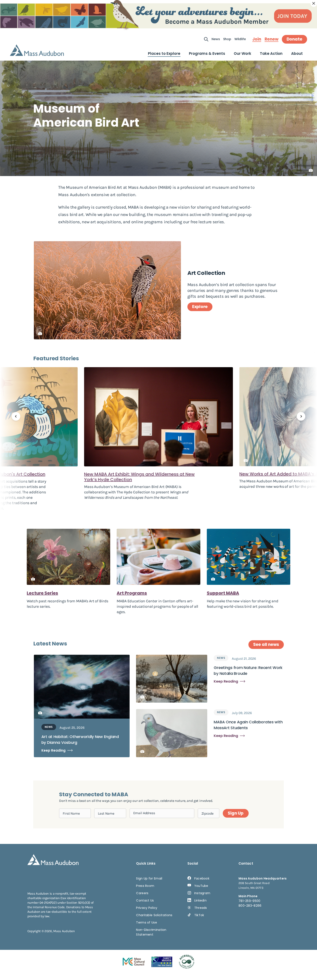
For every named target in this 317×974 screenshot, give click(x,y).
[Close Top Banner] (314, 3)
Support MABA (223, 593)
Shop (227, 39)
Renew (271, 39)
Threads (200, 908)
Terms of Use (146, 922)
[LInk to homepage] (37, 50)
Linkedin (200, 900)
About (297, 53)
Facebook (201, 878)
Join (256, 39)
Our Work (242, 53)
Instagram (202, 893)
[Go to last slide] (16, 416)
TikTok (199, 915)
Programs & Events (207, 53)
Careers (142, 893)
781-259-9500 (250, 901)
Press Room (145, 886)
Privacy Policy (146, 908)
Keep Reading (53, 750)
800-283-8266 (250, 905)
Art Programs (132, 593)
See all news (266, 644)
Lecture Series (42, 593)
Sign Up (235, 813)
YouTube (201, 886)
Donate (294, 39)
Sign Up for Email (149, 878)
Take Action (271, 53)
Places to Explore (164, 53)
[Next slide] (301, 416)
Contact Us (145, 900)
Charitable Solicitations (154, 915)
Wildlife (240, 39)
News (216, 39)
